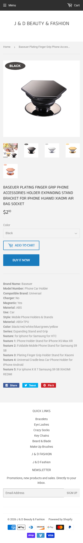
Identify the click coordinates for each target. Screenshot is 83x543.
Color (6, 225)
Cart (76, 5)
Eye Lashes (41, 424)
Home (6, 46)
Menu (12, 5)
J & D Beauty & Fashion (41, 23)
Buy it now (21, 260)
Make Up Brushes (41, 446)
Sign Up (72, 493)
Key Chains (41, 435)
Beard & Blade (41, 441)
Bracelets (41, 419)
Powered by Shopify (60, 519)
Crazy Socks (41, 430)
